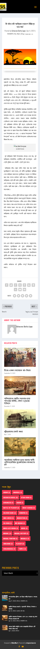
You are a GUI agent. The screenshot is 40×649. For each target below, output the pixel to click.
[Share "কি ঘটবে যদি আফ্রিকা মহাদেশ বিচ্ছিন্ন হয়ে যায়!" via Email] (20, 289)
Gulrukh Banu (9, 513)
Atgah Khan (26, 497)
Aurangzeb (8, 502)
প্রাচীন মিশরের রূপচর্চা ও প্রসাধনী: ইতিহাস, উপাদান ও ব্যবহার (22, 607)
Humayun (23, 513)
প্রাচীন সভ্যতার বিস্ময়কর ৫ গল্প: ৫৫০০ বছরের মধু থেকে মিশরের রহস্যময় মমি (23, 617)
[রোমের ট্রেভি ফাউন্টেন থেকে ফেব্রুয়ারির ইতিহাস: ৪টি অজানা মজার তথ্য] (5, 628)
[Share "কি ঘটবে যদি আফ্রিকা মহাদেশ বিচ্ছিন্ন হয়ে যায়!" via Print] (24, 289)
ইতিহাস (18, 601)
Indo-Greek (8, 518)
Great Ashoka (28, 508)
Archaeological (10, 497)
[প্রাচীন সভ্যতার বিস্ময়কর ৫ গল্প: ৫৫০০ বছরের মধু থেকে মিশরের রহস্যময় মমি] (5, 618)
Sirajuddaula (9, 549)
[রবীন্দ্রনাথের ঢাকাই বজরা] (20, 418)
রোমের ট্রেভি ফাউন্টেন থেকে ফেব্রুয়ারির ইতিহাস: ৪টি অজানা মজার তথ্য (22, 627)
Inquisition (22, 518)
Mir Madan (20, 523)
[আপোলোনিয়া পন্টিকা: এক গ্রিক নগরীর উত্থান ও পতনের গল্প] (5, 598)
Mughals (25, 538)
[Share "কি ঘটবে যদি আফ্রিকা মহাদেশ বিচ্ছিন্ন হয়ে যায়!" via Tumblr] (20, 285)
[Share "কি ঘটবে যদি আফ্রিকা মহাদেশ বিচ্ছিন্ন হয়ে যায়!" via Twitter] (11, 285)
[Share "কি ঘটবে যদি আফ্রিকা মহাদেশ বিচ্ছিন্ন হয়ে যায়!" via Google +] (15, 285)
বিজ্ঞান (18, 33)
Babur (20, 502)
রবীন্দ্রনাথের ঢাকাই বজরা (13, 431)
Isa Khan (7, 523)
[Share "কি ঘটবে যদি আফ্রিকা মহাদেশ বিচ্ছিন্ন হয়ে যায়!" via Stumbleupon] (15, 289)
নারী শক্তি (22, 611)
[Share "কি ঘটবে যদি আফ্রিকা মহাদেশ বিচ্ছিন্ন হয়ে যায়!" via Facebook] (6, 285)
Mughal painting (10, 538)
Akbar (6, 492)
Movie (24, 528)
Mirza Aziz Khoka (10, 528)
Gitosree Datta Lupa (18, 30)
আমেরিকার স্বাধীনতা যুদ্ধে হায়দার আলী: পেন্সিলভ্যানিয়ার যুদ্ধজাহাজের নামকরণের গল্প (19, 462)
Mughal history (21, 533)
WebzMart (15, 643)
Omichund (8, 543)
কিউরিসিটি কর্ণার (11, 33)
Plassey (20, 543)
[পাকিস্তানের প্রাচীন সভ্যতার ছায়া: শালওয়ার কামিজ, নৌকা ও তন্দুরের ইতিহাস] (20, 385)
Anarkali (17, 492)
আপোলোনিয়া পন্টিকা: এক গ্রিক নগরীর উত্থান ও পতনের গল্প (23, 597)
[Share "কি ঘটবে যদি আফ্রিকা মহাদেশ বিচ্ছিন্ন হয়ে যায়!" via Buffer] (33, 285)
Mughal (7, 533)
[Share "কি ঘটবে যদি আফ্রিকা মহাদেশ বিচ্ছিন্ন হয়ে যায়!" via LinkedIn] (29, 285)
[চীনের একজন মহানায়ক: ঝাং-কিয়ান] (20, 357)
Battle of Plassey (11, 508)
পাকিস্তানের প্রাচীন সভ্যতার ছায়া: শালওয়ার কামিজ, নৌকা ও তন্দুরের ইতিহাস (17, 401)
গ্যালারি (18, 611)
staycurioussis (31, 643)
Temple (22, 549)
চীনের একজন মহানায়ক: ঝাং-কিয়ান (17, 370)
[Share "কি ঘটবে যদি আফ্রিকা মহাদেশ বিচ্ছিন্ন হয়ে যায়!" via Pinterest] (24, 285)
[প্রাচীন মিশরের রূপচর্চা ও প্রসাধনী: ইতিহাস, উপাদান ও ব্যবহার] (5, 608)
